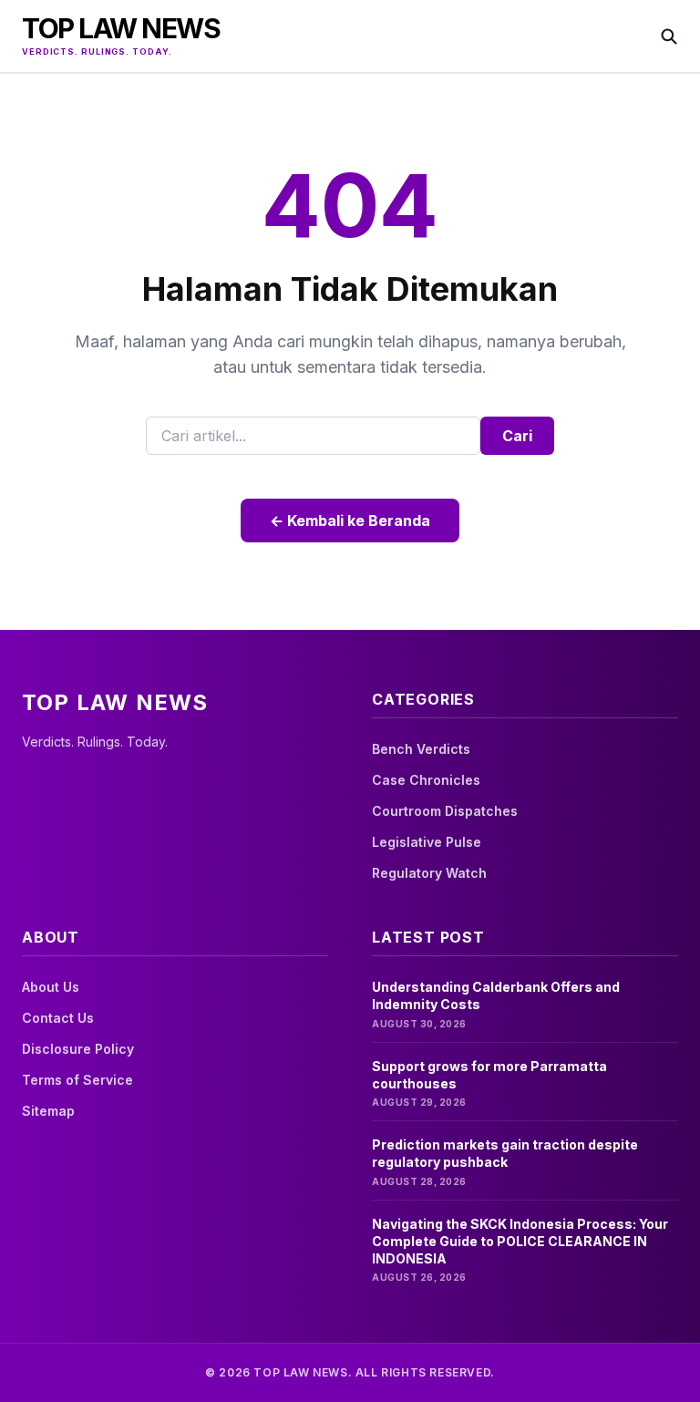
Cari (517, 436)
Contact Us (58, 1018)
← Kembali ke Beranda (350, 520)
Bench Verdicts (421, 749)
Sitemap (48, 1111)
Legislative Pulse (426, 842)
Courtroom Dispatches (445, 811)
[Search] (669, 36)
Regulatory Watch (429, 873)
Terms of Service (77, 1080)
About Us (50, 987)
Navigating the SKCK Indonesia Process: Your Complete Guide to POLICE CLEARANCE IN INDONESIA (520, 1241)
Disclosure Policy (78, 1049)
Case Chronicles (426, 780)
